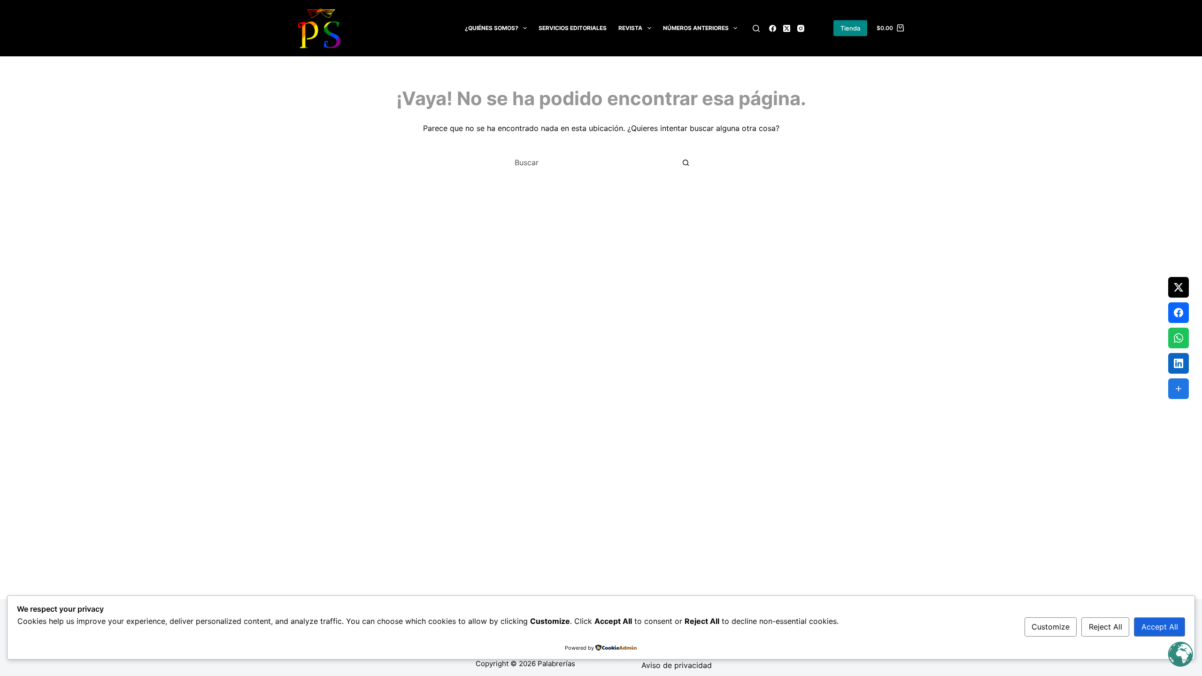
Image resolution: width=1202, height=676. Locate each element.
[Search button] (685, 162)
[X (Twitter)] (786, 28)
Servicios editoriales (573, 27)
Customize (1051, 626)
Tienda (850, 28)
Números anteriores (696, 27)
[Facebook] (772, 28)
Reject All (1105, 626)
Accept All (1159, 626)
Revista (630, 27)
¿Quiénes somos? (491, 27)
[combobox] (592, 162)
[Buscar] (756, 28)
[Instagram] (800, 28)
